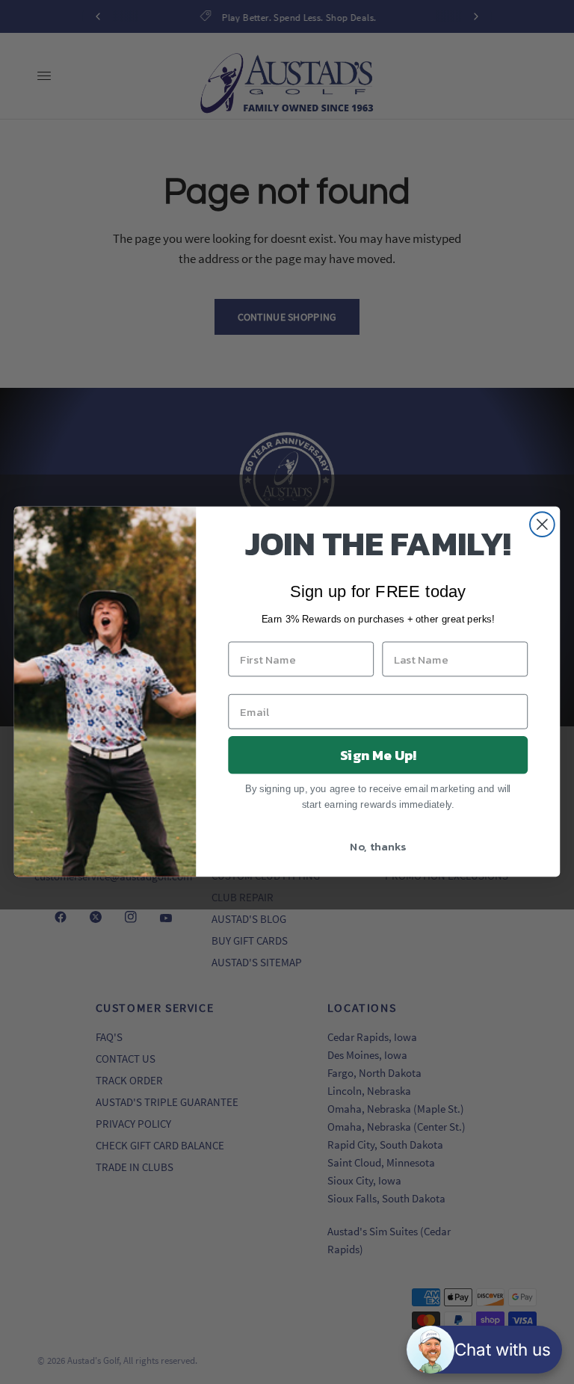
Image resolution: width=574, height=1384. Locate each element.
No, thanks (378, 846)
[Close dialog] (542, 525)
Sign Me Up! (378, 754)
